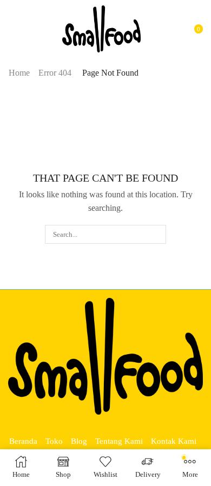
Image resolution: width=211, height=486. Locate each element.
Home (19, 72)
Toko (54, 441)
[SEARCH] (157, 234)
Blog (79, 441)
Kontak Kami (173, 441)
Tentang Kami (119, 441)
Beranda (23, 441)
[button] (12, 29)
